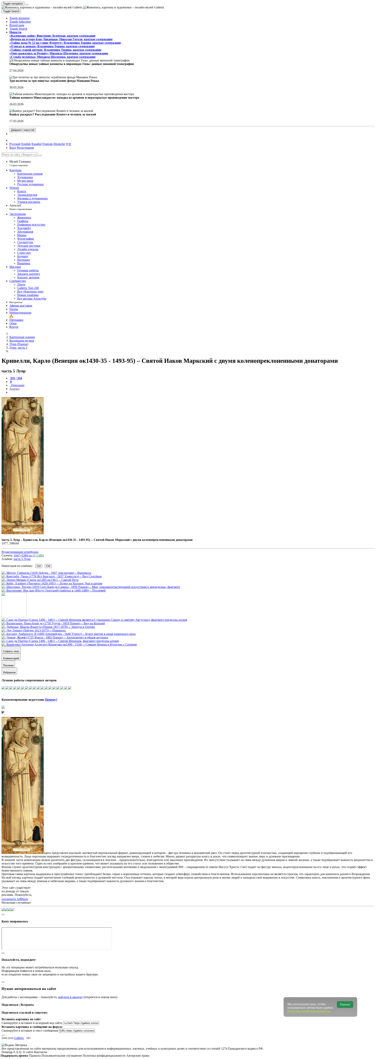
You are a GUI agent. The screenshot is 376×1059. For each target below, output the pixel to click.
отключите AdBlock (15, 899)
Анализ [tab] (14, 388)
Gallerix (19, 1038)
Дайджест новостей (22, 130)
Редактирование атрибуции (20, 552)
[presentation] (191, 392)
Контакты (40, 1052)
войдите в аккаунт (70, 997)
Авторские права (137, 1055)
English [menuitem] (26, 144)
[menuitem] (68, 144)
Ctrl (39, 566)
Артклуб (20, 207)
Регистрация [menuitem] (25, 147)
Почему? (51, 699)
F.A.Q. (18, 1052)
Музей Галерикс (20, 163)
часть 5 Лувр (22, 559)
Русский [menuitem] (15, 144)
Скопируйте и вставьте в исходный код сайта (32, 1023)
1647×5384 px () (29, 555)
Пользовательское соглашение (62, 1055)
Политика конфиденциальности (104, 1055)
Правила (35, 1055)
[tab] (15, 378)
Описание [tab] (17, 385)
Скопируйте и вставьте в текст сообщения (30, 1030)
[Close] (40, 155)
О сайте (28, 1052)
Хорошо (345, 1004)
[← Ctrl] (54, 590)
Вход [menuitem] (12, 147)
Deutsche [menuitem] (59, 144)
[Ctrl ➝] (94, 619)
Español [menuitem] (37, 144)
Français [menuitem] (47, 144)
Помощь (8, 1052)
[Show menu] (26, 4)
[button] (19, 18)
